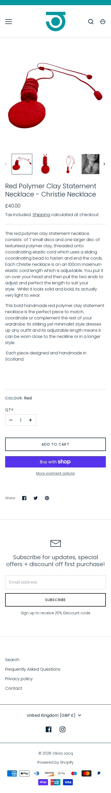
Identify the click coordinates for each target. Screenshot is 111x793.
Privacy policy (19, 679)
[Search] (91, 21)
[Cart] (102, 21)
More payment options (55, 473)
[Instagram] (62, 729)
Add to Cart (55, 444)
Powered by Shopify (55, 762)
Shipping (41, 215)
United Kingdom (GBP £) (51, 715)
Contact (13, 688)
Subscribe (55, 599)
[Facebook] (48, 729)
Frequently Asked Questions (32, 669)
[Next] (104, 164)
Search (12, 660)
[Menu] (8, 21)
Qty (9, 409)
